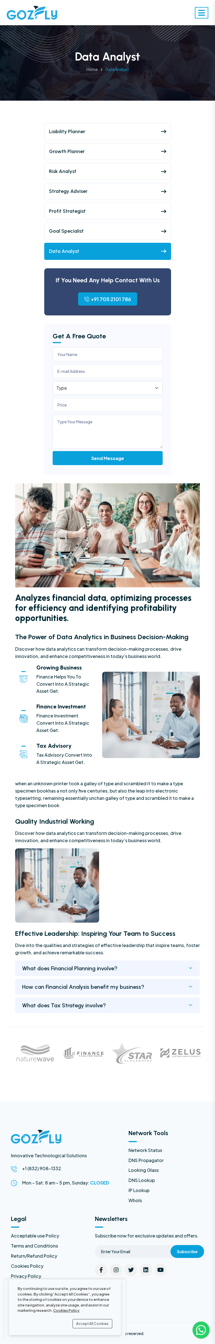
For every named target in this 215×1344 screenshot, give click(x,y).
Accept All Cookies (92, 1324)
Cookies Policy (27, 1266)
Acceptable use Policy (35, 1236)
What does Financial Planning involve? (69, 968)
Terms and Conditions (34, 1246)
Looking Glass (143, 1170)
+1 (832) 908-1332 (41, 1168)
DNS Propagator (146, 1160)
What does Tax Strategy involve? (64, 1005)
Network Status (145, 1150)
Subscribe (187, 1251)
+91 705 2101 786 (111, 299)
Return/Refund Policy (34, 1256)
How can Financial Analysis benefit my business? (83, 986)
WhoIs (135, 1200)
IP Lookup (138, 1190)
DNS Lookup (141, 1180)
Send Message (107, 458)
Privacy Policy (26, 1276)
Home (92, 69)
